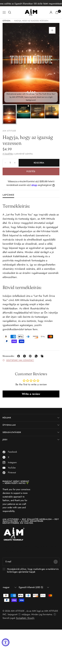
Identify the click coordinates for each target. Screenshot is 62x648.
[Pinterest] (31, 356)
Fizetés (31, 171)
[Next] (51, 63)
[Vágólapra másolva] (43, 356)
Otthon (6, 21)
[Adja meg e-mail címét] (56, 562)
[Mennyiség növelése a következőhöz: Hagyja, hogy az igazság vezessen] (14, 162)
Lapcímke (8, 195)
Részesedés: (9, 356)
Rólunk (7, 417)
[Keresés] (9, 12)
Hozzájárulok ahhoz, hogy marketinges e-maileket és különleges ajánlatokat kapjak (33, 570)
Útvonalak (9, 425)
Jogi (5, 439)
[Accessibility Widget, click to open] (5, 642)
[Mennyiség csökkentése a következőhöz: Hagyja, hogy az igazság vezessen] (5, 162)
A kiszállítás (8, 153)
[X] (25, 356)
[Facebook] (19, 356)
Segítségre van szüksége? (20, 360)
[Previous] (10, 63)
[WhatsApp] (37, 356)
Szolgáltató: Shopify (25, 618)
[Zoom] (52, 30)
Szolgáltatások (12, 432)
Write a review (31, 394)
